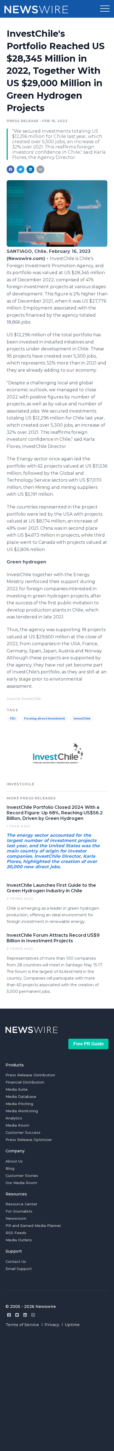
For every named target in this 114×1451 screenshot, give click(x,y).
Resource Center (21, 1204)
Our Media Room (21, 1182)
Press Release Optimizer (29, 1139)
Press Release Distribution (30, 1075)
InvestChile (82, 718)
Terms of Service (22, 1324)
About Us (14, 1161)
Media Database (21, 1096)
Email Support (19, 1268)
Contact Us (16, 1261)
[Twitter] (17, 1315)
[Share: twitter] (20, 169)
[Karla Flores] (57, 245)
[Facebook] (9, 1315)
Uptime (72, 1324)
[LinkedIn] (25, 1315)
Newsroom (16, 1218)
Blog (10, 1168)
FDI (12, 718)
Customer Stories (22, 1175)
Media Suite (17, 1089)
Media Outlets (19, 1240)
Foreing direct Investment (44, 718)
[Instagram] (33, 1315)
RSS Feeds (16, 1232)
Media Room (17, 1125)
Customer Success (23, 1132)
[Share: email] (40, 169)
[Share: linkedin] (30, 169)
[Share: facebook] (10, 169)
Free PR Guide (88, 1043)
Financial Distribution (25, 1082)
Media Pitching (19, 1103)
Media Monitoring (22, 1111)
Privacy (52, 1324)
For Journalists (19, 1211)
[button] (105, 8)
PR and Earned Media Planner (33, 1225)
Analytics (14, 1118)
